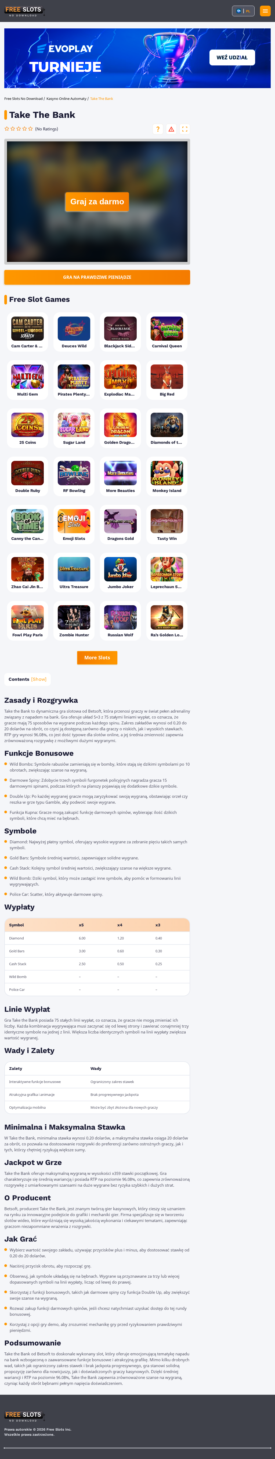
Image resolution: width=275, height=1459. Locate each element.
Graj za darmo (97, 201)
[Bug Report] (171, 129)
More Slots (97, 657)
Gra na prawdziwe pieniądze (97, 277)
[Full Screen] (184, 129)
